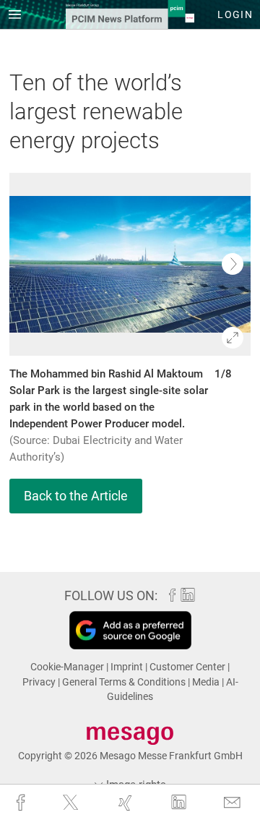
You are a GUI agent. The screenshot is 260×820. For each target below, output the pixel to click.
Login (235, 14)
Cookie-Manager (68, 666)
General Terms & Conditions (125, 682)
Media (207, 682)
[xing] (126, 802)
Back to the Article (76, 495)
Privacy (40, 682)
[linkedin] (180, 802)
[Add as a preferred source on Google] (130, 630)
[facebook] (22, 802)
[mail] (233, 802)
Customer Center (189, 666)
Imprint (127, 666)
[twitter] (72, 802)
